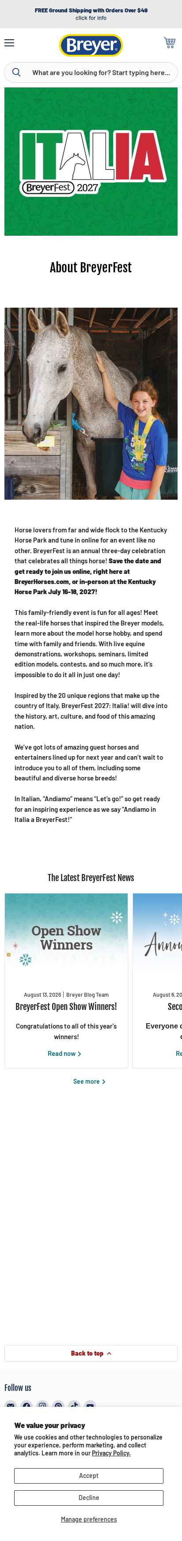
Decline (89, 1497)
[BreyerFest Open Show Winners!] (66, 937)
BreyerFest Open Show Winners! (66, 1007)
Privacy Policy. (111, 1453)
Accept (89, 1475)
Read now (62, 1053)
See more (87, 1081)
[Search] (16, 72)
